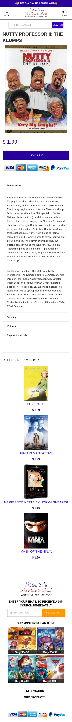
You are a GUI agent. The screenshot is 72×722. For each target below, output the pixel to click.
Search (58, 25)
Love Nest (36, 404)
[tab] (36, 185)
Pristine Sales (34, 705)
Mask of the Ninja (36, 551)
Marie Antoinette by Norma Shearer (36, 502)
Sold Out (36, 155)
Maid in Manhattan (36, 453)
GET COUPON (53, 613)
